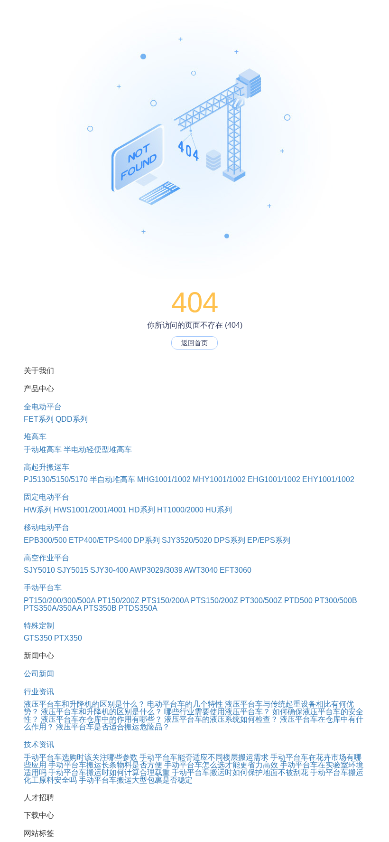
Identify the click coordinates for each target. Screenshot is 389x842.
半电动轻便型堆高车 (98, 449)
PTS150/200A (165, 600)
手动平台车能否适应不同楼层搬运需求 (204, 757)
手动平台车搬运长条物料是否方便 (105, 765)
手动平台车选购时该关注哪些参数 (81, 757)
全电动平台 (43, 407)
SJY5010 (39, 570)
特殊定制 (39, 626)
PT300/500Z (261, 600)
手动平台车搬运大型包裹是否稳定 (136, 780)
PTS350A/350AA (53, 608)
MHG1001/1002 (164, 479)
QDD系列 (72, 419)
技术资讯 (39, 744)
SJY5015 (72, 570)
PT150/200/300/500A (59, 600)
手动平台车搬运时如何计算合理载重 (109, 772)
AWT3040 (201, 570)
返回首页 (194, 343)
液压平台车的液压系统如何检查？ (221, 719)
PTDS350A (138, 608)
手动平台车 (43, 588)
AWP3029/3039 (156, 570)
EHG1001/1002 (274, 479)
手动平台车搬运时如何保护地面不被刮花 (240, 772)
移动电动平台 (46, 527)
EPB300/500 (45, 540)
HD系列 (142, 510)
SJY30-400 (109, 570)
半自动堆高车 (112, 479)
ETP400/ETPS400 (100, 540)
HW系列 (38, 510)
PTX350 (68, 638)
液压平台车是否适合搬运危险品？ (113, 727)
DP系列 (147, 540)
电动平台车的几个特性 (185, 704)
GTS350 (38, 638)
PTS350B (100, 608)
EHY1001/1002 (328, 479)
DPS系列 (229, 540)
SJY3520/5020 (187, 540)
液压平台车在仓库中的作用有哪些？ (101, 719)
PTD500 (298, 600)
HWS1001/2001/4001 (90, 510)
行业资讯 (39, 692)
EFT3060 (235, 570)
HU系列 (218, 510)
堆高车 (35, 437)
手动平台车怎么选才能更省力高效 (221, 765)
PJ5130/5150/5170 (56, 479)
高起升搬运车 (46, 467)
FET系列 (39, 419)
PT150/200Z (118, 600)
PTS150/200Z (214, 600)
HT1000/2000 (180, 510)
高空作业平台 (46, 558)
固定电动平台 (46, 497)
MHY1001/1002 (219, 479)
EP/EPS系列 (268, 540)
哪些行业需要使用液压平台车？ (217, 712)
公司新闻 (39, 674)
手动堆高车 (43, 449)
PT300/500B (336, 600)
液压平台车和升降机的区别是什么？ (84, 704)
